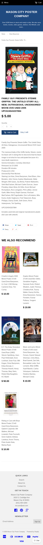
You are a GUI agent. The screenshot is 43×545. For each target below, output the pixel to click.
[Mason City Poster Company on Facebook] (15, 511)
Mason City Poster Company (21, 14)
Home (3, 34)
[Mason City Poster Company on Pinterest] (21, 511)
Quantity (4, 123)
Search (21, 480)
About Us (21, 483)
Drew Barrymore (14, 34)
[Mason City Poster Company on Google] (27, 511)
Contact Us (21, 486)
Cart (39, 2)
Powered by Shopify (33, 531)
